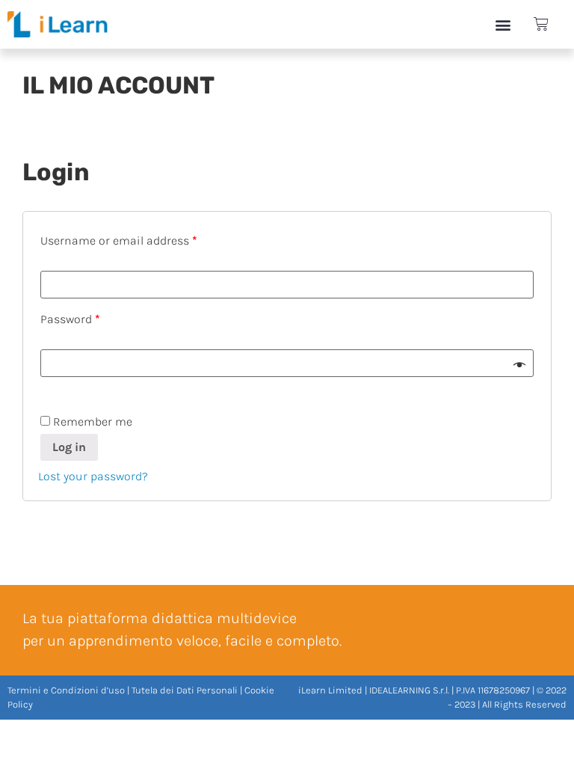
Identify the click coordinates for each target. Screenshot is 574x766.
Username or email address (118, 240)
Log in (69, 447)
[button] (503, 24)
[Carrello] (541, 24)
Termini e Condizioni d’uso (66, 690)
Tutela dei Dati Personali (185, 690)
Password (70, 319)
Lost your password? (93, 476)
